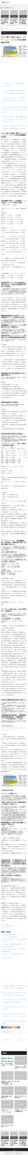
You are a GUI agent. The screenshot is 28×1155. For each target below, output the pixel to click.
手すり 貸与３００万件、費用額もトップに (7, 1126)
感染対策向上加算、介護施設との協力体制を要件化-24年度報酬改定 (23, 22)
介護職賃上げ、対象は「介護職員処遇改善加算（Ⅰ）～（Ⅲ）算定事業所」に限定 (7, 1083)
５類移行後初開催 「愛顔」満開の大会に (7, 1097)
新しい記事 (17, 1081)
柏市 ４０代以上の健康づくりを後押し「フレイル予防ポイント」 (7, 1065)
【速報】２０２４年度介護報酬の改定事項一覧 (14, 953)
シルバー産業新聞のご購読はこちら (10, 925)
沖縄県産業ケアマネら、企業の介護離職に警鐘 (21, 1111)
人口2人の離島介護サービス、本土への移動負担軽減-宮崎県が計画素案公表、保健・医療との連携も (14, 100)
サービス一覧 (4, 924)
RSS (14, 1150)
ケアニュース (11, 32)
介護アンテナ (12, 1153)
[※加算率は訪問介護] (14, 786)
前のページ (7, 1039)
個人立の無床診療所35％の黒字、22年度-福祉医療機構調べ (5, 1143)
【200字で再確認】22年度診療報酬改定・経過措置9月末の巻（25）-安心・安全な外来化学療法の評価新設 (15, 110)
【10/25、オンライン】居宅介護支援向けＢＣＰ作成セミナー (21, 1068)
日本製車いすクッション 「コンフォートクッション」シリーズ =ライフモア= (7, 1111)
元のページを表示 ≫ (6, 927)
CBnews (5, 16)
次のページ (20, 1039)
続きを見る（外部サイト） (7, 958)
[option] (4, 17)
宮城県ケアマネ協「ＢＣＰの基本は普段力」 (21, 1097)
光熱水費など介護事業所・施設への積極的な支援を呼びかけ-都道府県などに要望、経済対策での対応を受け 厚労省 (15, 119)
